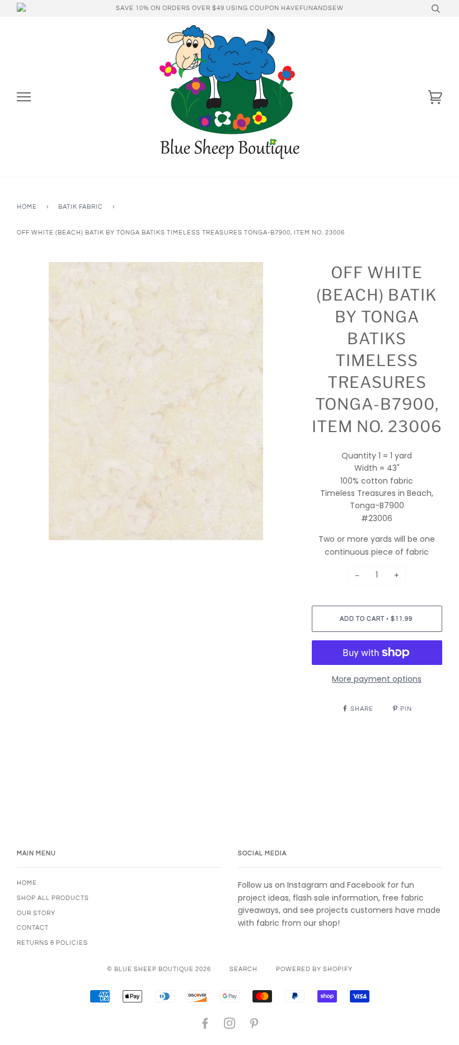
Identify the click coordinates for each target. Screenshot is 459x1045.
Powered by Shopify (314, 969)
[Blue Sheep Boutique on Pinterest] (254, 1026)
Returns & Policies (52, 943)
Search (243, 969)
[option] (156, 401)
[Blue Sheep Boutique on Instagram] (230, 1026)
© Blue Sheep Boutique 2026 (159, 969)
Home (27, 207)
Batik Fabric (80, 207)
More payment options (376, 679)
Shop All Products (53, 898)
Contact (33, 928)
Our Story (36, 913)
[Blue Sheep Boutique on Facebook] (205, 1026)
